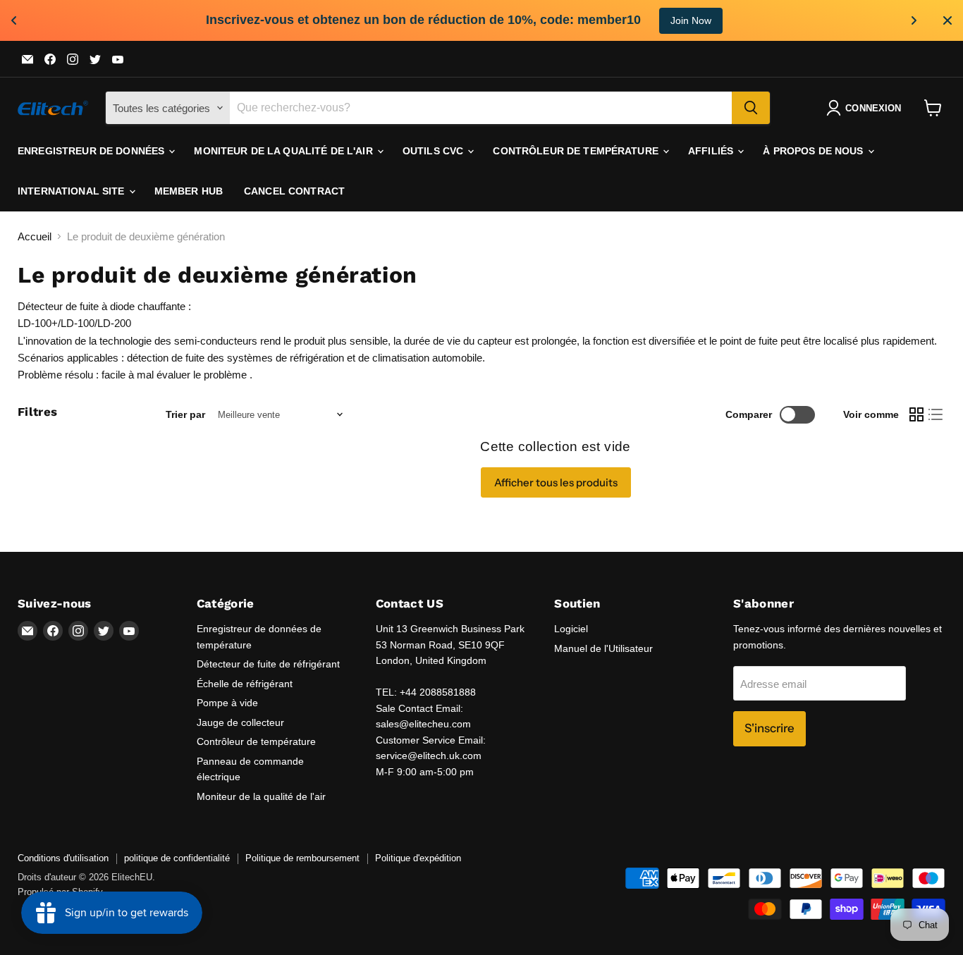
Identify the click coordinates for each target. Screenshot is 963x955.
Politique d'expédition (418, 858)
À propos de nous (814, 150)
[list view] (936, 415)
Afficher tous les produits (556, 482)
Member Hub (188, 191)
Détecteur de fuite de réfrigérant (268, 664)
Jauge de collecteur (240, 722)
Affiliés (712, 150)
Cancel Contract (294, 191)
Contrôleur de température (577, 150)
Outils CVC (435, 150)
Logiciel (571, 628)
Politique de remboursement (302, 858)
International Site (73, 191)
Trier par (185, 414)
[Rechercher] (751, 108)
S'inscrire (769, 728)
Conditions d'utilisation (63, 858)
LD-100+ (38, 323)
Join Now (690, 20)
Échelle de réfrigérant (245, 683)
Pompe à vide (227, 702)
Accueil (34, 236)
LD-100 (77, 323)
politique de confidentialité (177, 858)
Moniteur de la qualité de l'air (284, 150)
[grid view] (916, 415)
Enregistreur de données (92, 150)
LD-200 (114, 323)
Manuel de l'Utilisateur (603, 648)
